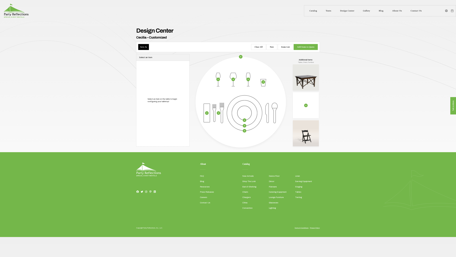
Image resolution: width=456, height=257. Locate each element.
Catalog (313, 10)
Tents (328, 10)
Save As (143, 47)
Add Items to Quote (305, 47)
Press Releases (207, 192)
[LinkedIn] (154, 191)
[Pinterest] (150, 191)
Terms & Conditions (301, 228)
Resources (205, 187)
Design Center (347, 10)
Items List (285, 47)
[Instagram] (146, 191)
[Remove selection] (240, 56)
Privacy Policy (315, 228)
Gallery (366, 10)
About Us (397, 10)
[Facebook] (137, 191)
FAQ (202, 176)
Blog (381, 10)
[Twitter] (141, 191)
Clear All (258, 47)
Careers (203, 197)
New (272, 47)
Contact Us (416, 10)
